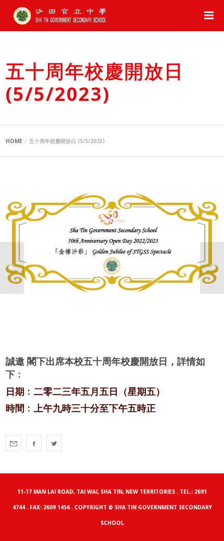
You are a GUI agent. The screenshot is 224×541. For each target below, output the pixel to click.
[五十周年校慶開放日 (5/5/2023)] (13, 443)
